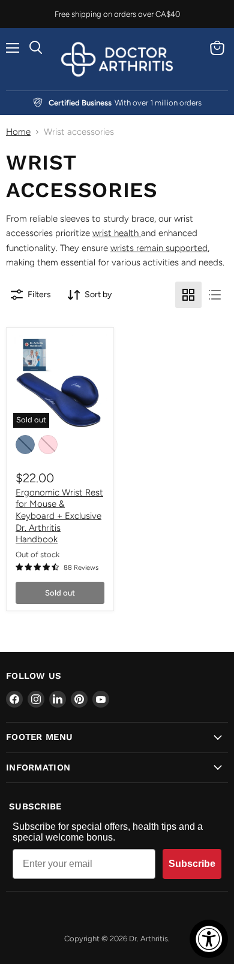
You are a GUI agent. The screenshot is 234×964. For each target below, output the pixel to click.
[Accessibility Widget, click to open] (209, 939)
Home (18, 132)
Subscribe (192, 864)
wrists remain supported (159, 248)
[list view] (215, 295)
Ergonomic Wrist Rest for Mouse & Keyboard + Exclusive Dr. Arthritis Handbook (59, 516)
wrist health (116, 233)
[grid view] (188, 295)
